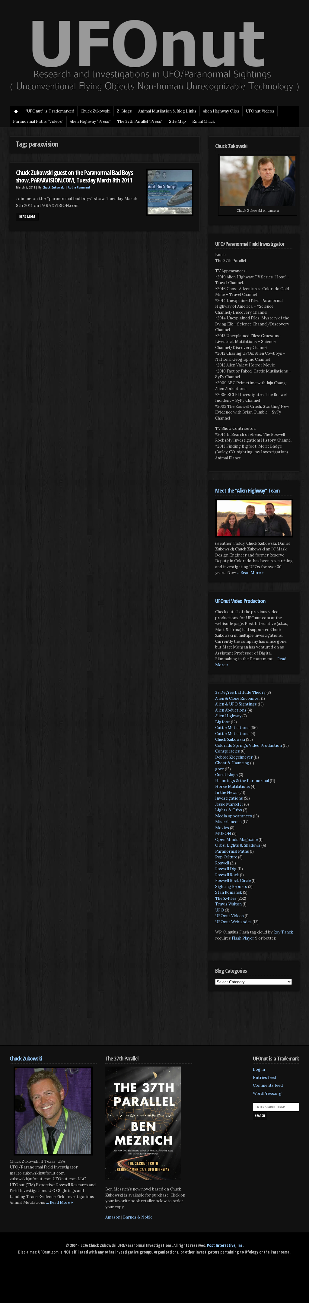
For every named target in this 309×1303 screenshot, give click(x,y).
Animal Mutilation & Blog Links (167, 111)
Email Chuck (203, 121)
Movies (222, 827)
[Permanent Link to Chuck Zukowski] (53, 1111)
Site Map (177, 121)
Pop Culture (226, 857)
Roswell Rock (227, 874)
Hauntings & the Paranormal (242, 780)
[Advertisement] (119, 1022)
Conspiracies (227, 751)
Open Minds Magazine (236, 839)
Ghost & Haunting (232, 763)
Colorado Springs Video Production (248, 745)
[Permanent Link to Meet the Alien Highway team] (254, 518)
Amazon (112, 1217)
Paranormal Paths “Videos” (38, 121)
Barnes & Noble (137, 1217)
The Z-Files (226, 898)
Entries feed (264, 1077)
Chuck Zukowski (95, 111)
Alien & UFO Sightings (236, 704)
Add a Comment (79, 187)
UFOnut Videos (229, 915)
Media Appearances (233, 816)
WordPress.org (267, 1093)
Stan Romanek (228, 892)
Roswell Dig (226, 868)
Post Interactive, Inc (225, 1245)
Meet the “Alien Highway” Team (247, 490)
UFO (219, 910)
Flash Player (243, 938)
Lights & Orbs (228, 810)
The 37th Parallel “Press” (140, 121)
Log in (259, 1069)
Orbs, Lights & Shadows (237, 845)
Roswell (222, 863)
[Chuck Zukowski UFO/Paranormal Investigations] (154, 92)
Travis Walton (228, 904)
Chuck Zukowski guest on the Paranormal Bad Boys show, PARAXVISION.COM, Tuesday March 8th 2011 (74, 176)
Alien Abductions (231, 710)
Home (16, 111)
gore (219, 769)
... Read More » (250, 572)
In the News (226, 792)
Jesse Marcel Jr (229, 804)
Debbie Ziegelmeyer (234, 757)
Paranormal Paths (232, 851)
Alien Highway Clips (221, 111)
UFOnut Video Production (240, 600)
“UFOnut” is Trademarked (49, 111)
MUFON (223, 833)
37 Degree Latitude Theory (240, 692)
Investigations (229, 798)
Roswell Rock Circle (233, 880)
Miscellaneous (228, 821)
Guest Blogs (226, 774)
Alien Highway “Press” (90, 121)
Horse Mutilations (232, 786)
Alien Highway (228, 715)
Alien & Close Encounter (237, 698)
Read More (27, 216)
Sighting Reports (231, 886)
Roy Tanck (283, 932)
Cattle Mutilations (232, 727)
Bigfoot (222, 721)
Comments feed (268, 1085)
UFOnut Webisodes (233, 921)
